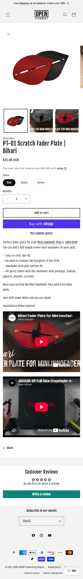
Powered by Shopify (35, 567)
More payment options (41, 233)
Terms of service (32, 573)
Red (9, 182)
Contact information (52, 573)
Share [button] (10, 448)
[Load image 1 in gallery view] (16, 121)
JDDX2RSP (71, 242)
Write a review (41, 494)
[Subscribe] (59, 521)
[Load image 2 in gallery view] (41, 121)
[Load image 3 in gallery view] (67, 121)
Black (26, 183)
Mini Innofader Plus (49, 242)
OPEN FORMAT (19, 567)
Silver (43, 183)
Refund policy (54, 567)
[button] (7, 15)
